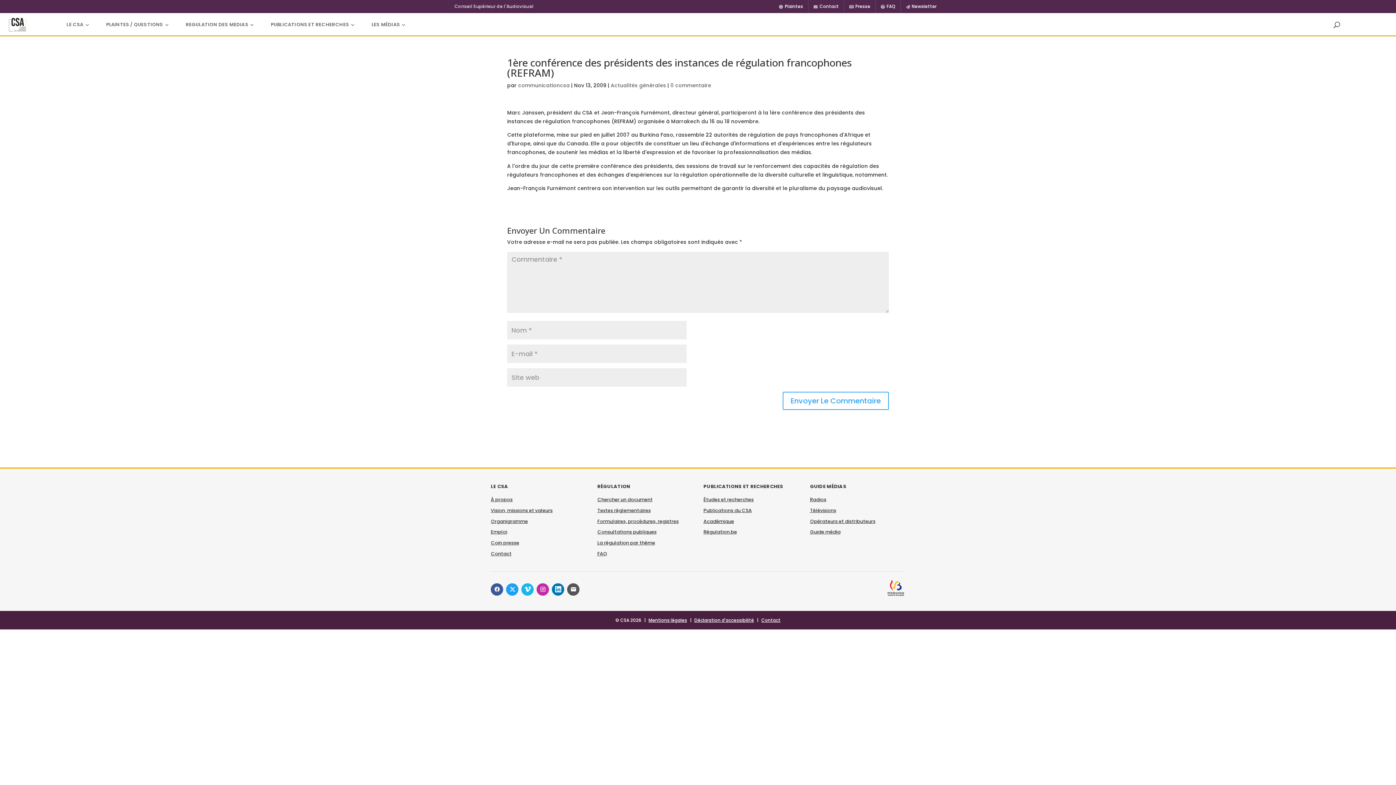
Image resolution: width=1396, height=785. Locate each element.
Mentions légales (668, 620)
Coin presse (505, 542)
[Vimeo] (527, 589)
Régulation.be (720, 531)
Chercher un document (625, 499)
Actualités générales (638, 85)
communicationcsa (544, 85)
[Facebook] (497, 589)
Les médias (386, 24)
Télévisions (823, 510)
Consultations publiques (627, 531)
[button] (1336, 25)
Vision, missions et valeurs (522, 510)
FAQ (602, 553)
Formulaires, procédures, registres (638, 521)
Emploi (499, 531)
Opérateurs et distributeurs (842, 521)
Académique (718, 521)
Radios (818, 499)
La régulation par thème (626, 542)
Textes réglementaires (624, 510)
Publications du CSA (727, 510)
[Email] (573, 589)
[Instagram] (543, 589)
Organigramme (509, 521)
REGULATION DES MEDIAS (217, 24)
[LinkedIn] (558, 589)
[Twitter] (512, 589)
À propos (502, 499)
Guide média (825, 531)
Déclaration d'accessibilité (724, 620)
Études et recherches (728, 499)
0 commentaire (690, 85)
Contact (501, 553)
